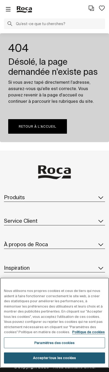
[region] (54, 323)
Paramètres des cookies (54, 343)
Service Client (21, 221)
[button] (10, 24)
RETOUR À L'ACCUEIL (37, 126)
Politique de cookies (88, 332)
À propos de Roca (26, 244)
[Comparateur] (91, 8)
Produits (14, 197)
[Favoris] (102, 8)
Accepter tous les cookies (54, 358)
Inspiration (17, 268)
